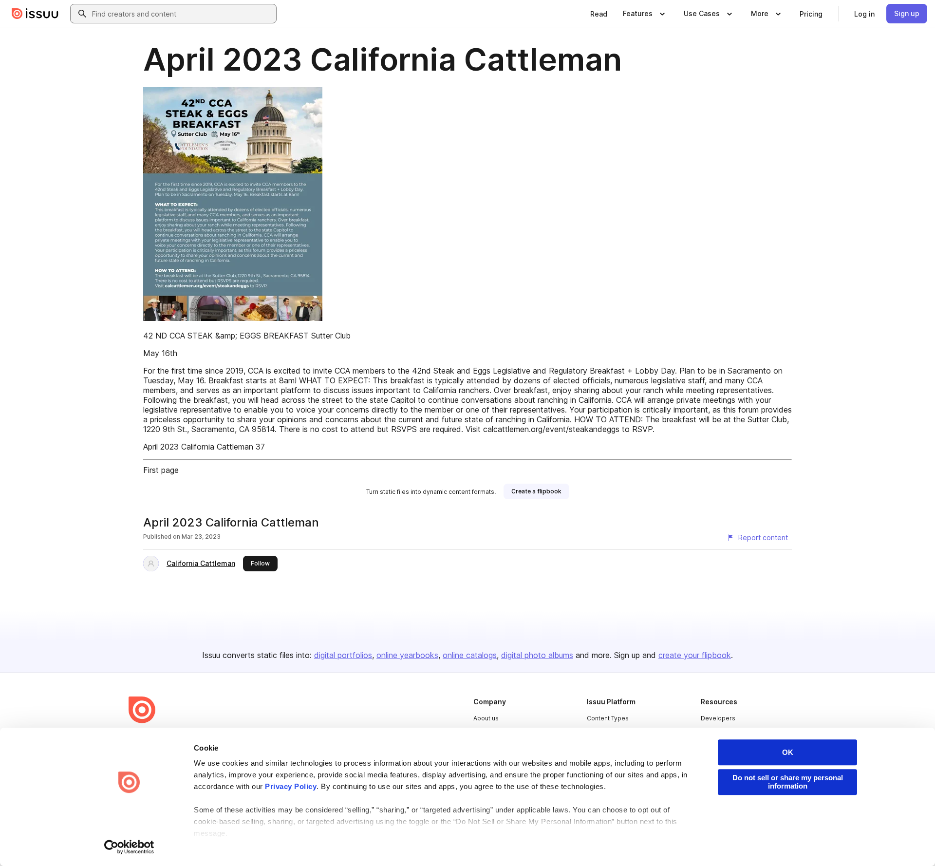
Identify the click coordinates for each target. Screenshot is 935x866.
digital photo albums (537, 655)
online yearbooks (407, 655)
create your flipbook (694, 655)
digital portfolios (343, 655)
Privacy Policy (291, 786)
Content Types (608, 718)
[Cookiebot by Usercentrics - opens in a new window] (129, 847)
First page (161, 470)
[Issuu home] (35, 13)
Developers (718, 718)
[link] (598, 13)
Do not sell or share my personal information (787, 781)
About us (486, 718)
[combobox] (182, 13)
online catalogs (470, 655)
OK (787, 752)
